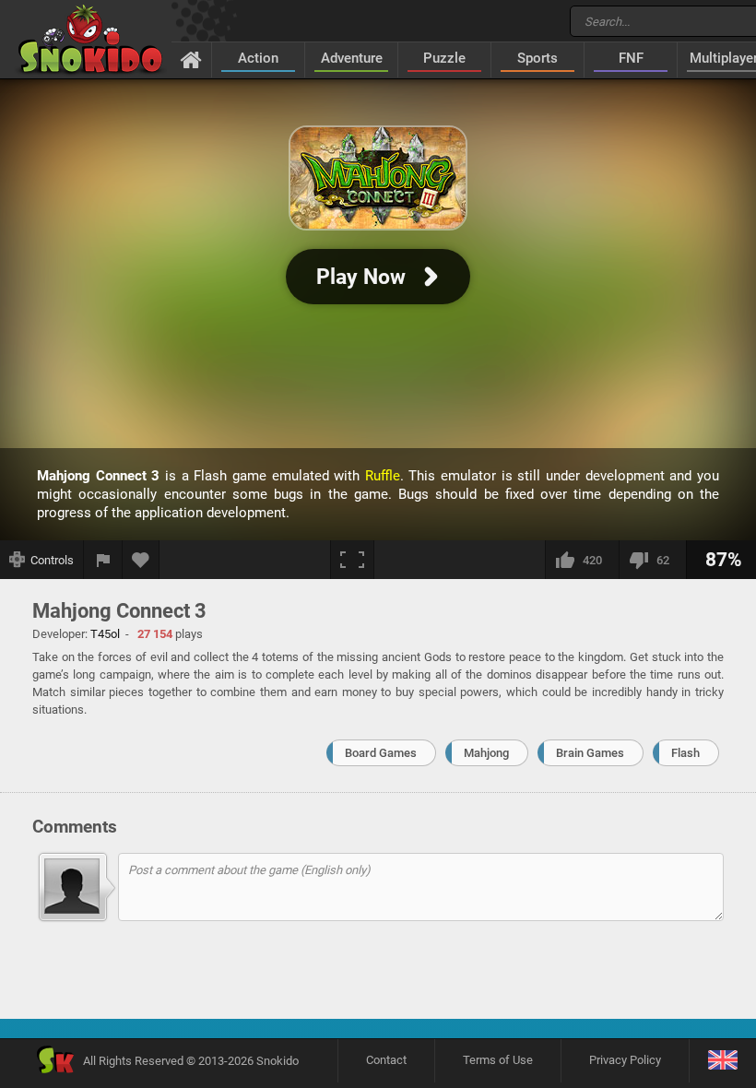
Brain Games (590, 753)
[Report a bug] (103, 559)
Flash (685, 753)
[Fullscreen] (352, 559)
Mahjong (486, 753)
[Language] (722, 1060)
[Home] (191, 59)
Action (258, 58)
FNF (631, 58)
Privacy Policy (625, 1060)
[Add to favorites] (141, 559)
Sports (537, 58)
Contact (386, 1060)
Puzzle (444, 58)
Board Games (381, 753)
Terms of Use (498, 1060)
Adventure (352, 58)
